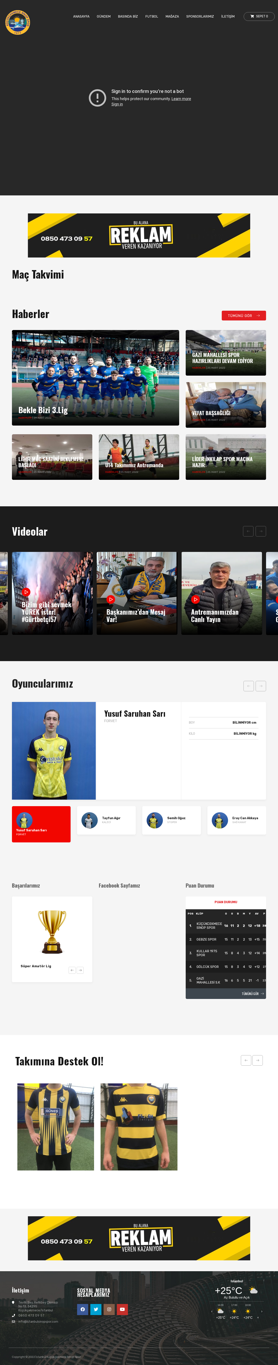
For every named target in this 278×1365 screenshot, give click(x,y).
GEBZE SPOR (206, 939)
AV (256, 913)
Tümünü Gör (250, 993)
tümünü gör (240, 316)
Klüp (199, 913)
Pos (191, 913)
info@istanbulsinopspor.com (38, 1322)
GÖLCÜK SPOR (208, 967)
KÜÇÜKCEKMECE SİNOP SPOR (209, 926)
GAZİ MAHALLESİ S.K (208, 980)
